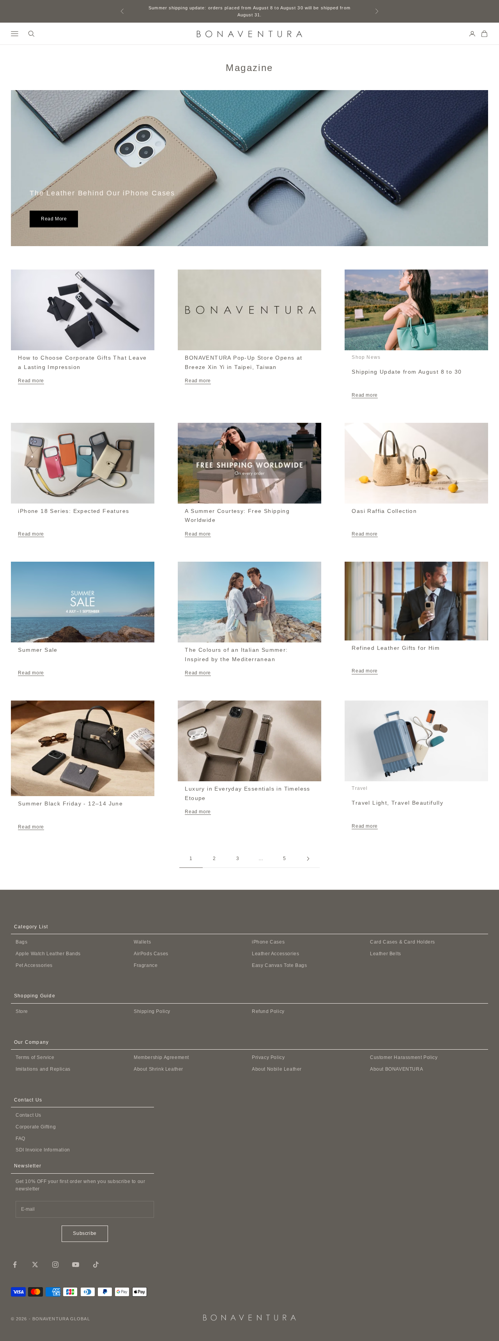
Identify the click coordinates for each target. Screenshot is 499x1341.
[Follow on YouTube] (76, 1264)
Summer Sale (37, 650)
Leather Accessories (275, 953)
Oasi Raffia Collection (384, 511)
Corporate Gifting (36, 1127)
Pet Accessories (34, 965)
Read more (54, 219)
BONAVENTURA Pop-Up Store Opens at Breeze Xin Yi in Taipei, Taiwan (243, 362)
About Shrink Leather (158, 1069)
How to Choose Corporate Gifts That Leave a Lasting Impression (82, 362)
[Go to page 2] (308, 858)
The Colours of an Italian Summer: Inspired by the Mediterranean (236, 654)
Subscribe (84, 1233)
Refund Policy (268, 1011)
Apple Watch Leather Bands (48, 953)
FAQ (20, 1138)
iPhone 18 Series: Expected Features (73, 511)
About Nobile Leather (277, 1069)
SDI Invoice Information (43, 1150)
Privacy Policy (268, 1057)
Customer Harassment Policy (404, 1057)
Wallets (142, 942)
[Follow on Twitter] (35, 1264)
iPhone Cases (268, 942)
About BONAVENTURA (396, 1069)
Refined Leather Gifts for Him (396, 648)
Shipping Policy (152, 1011)
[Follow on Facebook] (15, 1264)
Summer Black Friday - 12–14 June (70, 803)
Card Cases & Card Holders (402, 942)
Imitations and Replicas (43, 1069)
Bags (21, 942)
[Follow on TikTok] (96, 1264)
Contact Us (28, 1115)
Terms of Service (35, 1057)
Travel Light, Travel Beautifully (397, 803)
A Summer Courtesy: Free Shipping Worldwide (237, 515)
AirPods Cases (151, 953)
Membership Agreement (161, 1057)
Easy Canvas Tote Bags (279, 965)
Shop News (366, 357)
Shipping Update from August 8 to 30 (407, 372)
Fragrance (145, 965)
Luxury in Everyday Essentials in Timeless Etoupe (247, 793)
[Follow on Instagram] (55, 1264)
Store (22, 1011)
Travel (360, 788)
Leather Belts (385, 953)
